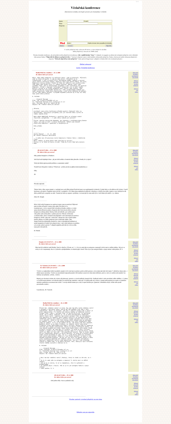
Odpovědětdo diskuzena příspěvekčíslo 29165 (135, 305)
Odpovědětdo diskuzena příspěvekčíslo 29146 (135, 75)
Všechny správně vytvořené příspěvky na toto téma (85, 399)
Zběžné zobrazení (85, 64)
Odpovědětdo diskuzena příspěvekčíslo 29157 (135, 268)
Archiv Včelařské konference (85, 68)
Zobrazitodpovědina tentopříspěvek (135, 83)
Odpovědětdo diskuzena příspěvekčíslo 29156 (135, 244)
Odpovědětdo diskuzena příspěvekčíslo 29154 (135, 152)
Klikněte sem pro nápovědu (85, 412)
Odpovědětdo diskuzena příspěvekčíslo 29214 (135, 377)
